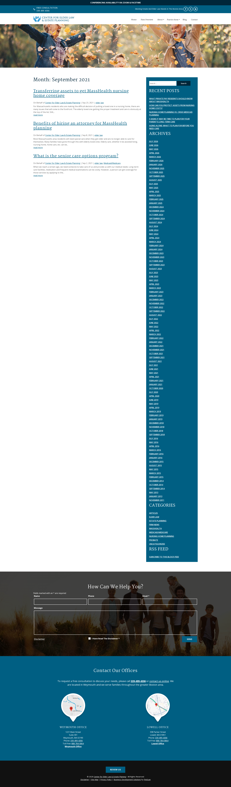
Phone (91, 596)
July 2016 (153, 438)
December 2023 (156, 253)
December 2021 (156, 346)
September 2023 (157, 265)
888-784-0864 (77, 743)
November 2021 (156, 349)
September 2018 (157, 434)
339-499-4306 (42, 10)
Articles (153, 513)
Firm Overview (147, 19)
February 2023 (156, 292)
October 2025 (156, 172)
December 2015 (156, 461)
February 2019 (156, 415)
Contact (194, 19)
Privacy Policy (106, 779)
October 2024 (156, 214)
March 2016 (155, 450)
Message (38, 608)
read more (38, 115)
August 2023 (155, 268)
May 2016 (153, 442)
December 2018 (156, 423)
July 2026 (153, 141)
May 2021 (153, 373)
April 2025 (154, 191)
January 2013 (155, 496)
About (160, 19)
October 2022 (156, 307)
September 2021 (157, 357)
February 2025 (156, 199)
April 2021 (154, 376)
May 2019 (153, 403)
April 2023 (154, 284)
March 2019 (155, 411)
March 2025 (155, 195)
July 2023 (153, 272)
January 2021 (155, 384)
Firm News (154, 524)
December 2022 (156, 299)
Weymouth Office (73, 727)
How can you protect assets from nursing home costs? (171, 107)
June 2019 (153, 400)
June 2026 (153, 145)
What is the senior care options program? (75, 156)
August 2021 (155, 361)
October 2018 (156, 430)
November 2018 (156, 427)
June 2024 (153, 230)
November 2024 (156, 211)
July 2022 (153, 319)
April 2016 (154, 446)
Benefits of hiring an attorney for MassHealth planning (80, 125)
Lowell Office (158, 727)
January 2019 (155, 419)
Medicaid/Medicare (112, 163)
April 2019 (154, 407)
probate (153, 540)
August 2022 (155, 315)
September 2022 (157, 311)
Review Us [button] (115, 769)
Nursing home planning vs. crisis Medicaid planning (170, 113)
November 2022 (156, 303)
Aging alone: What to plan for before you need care (171, 127)
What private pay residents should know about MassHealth (170, 100)
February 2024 (156, 245)
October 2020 (156, 388)
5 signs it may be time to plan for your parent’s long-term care (169, 120)
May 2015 (153, 469)
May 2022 (153, 326)
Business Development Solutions (127, 779)
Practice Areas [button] (172, 19)
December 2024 (156, 207)
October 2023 (156, 261)
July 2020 (153, 392)
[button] (228, 769)
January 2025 (155, 203)
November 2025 (156, 168)
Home (134, 19)
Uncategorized (157, 544)
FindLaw (147, 779)
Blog (185, 19)
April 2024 (154, 238)
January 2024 (155, 249)
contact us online (159, 681)
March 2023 (155, 288)
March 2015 (155, 473)
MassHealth (155, 528)
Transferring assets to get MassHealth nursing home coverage (81, 93)
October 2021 (156, 353)
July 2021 (153, 365)
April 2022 (154, 330)
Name (37, 596)
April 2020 (154, 396)
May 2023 (153, 280)
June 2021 (153, 369)
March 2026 (155, 157)
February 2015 (156, 477)
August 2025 (155, 180)
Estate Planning (157, 520)
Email (145, 596)
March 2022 (155, 334)
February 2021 (156, 380)
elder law (100, 102)
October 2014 (156, 484)
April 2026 (154, 153)
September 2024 (157, 218)
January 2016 (155, 457)
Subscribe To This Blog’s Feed (164, 557)
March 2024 (155, 241)
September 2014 (157, 488)
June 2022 (153, 322)
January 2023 (155, 295)
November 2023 (156, 257)
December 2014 (156, 481)
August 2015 (155, 465)
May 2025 (153, 187)
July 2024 (153, 226)
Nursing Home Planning (161, 536)
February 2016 (156, 454)
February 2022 (156, 338)
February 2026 (156, 160)
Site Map (94, 779)
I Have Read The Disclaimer (106, 638)
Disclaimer (39, 639)
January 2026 (155, 164)
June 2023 (153, 276)
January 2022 (155, 342)
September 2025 (157, 176)
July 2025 (153, 184)
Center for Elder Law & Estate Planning (62, 102)
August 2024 (155, 222)
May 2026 (153, 149)
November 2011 (156, 500)
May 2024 (153, 234)
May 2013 (153, 492)
